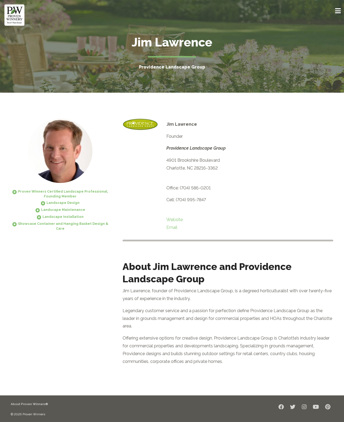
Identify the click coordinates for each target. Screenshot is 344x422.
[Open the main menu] (338, 10)
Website (174, 219)
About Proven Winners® (29, 404)
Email (171, 227)
